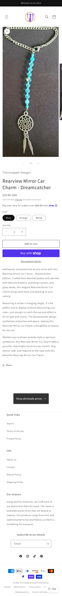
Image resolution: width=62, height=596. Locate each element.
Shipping (18, 200)
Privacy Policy (14, 438)
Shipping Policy (15, 482)
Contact (11, 467)
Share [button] (9, 365)
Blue (8, 217)
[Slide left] (23, 163)
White (39, 217)
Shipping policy (22, 592)
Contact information (41, 592)
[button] (6, 17)
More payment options (31, 261)
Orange (24, 217)
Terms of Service (15, 431)
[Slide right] (38, 163)
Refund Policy (14, 474)
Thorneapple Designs (29, 583)
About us (11, 459)
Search (10, 423)
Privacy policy (35, 587)
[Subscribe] (47, 544)
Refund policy (20, 587)
